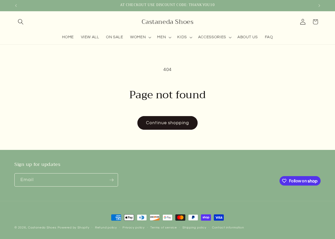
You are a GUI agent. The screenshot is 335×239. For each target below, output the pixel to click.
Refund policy (106, 227)
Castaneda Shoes (42, 227)
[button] (20, 21)
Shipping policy (194, 227)
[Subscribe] (111, 180)
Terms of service (163, 227)
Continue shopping (167, 123)
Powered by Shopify (74, 227)
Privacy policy (133, 227)
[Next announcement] (319, 5)
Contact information (228, 227)
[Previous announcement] (16, 5)
